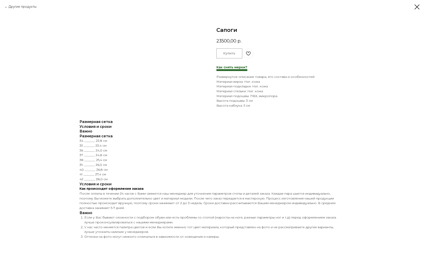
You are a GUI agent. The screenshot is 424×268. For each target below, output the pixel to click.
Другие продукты (22, 7)
